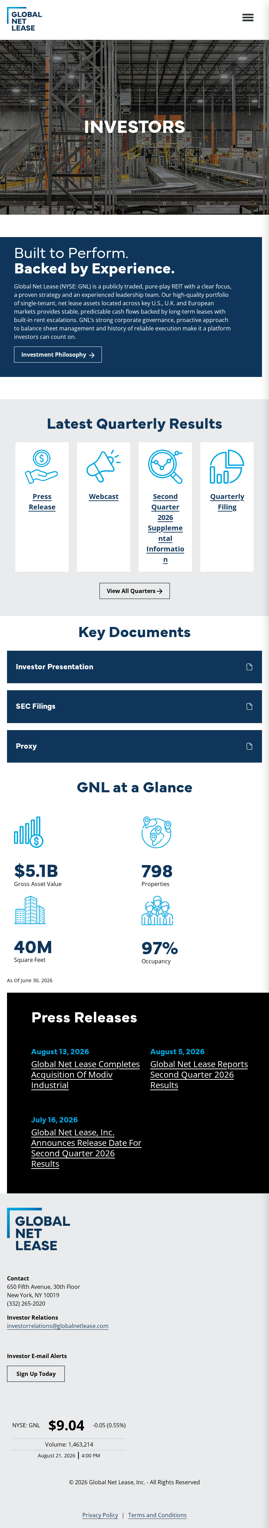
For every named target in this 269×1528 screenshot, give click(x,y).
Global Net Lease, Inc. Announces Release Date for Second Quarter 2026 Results (86, 1148)
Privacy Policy (100, 1515)
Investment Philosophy (55, 354)
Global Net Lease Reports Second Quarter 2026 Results (199, 1074)
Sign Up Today (36, 1374)
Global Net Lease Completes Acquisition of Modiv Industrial (85, 1074)
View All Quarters (132, 591)
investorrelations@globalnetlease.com (58, 1326)
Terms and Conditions (157, 1515)
